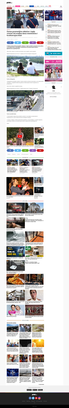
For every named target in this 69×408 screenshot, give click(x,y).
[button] (42, 164)
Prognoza (14, 154)
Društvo (8, 29)
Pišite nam (45, 401)
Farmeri (31, 6)
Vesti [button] (14, 6)
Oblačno (9, 154)
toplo (31, 154)
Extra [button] (46, 6)
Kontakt (23, 401)
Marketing (28, 401)
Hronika (27, 6)
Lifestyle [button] (42, 6)
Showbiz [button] (22, 6)
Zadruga (17, 6)
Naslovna (9, 6)
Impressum (33, 401)
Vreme (18, 154)
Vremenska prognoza (25, 154)
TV (34, 6)
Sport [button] (38, 6)
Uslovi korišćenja (39, 401)
